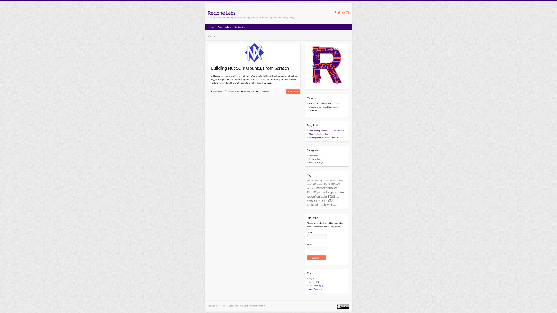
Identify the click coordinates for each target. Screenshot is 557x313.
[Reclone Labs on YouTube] (343, 12)
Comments (316, 285)
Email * (310, 244)
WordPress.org (315, 289)
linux (326, 184)
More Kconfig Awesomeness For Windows (326, 130)
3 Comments (264, 91)
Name (309, 232)
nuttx (311, 191)
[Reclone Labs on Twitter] (339, 12)
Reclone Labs (221, 13)
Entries (314, 282)
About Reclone (224, 27)
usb (323, 205)
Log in (311, 279)
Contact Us (239, 27)
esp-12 (322, 180)
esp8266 (329, 180)
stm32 (327, 200)
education (314, 180)
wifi (329, 205)
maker (335, 184)
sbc (338, 197)
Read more (293, 91)
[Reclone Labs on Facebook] (335, 12)
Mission (312, 155)
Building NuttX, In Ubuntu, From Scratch (250, 68)
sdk (317, 200)
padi (318, 193)
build (308, 180)
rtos (331, 196)
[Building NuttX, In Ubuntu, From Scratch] (254, 52)
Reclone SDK (249, 91)
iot (314, 184)
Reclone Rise (314, 159)
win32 (335, 205)
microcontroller (326, 188)
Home (212, 27)
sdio (310, 201)
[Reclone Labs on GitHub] (347, 12)
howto (309, 184)
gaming (340, 180)
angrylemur (217, 91)
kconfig (319, 184)
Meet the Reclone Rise (318, 134)
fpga (334, 180)
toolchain (313, 205)
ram (341, 192)
